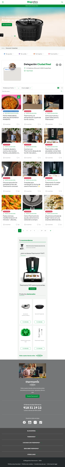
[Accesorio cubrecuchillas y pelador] (26, 305)
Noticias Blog (28, 111)
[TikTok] (40, 422)
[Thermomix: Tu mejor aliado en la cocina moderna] (53, 171)
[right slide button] (7, 36)
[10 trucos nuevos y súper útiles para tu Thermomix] (53, 104)
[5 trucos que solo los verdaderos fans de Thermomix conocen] (11, 171)
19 (41, 230)
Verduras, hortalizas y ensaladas (11, 111)
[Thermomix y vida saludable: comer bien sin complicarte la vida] (53, 137)
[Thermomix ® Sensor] (39, 332)
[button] (62, 2)
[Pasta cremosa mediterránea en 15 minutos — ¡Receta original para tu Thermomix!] (11, 204)
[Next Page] (50, 230)
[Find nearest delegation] (3, 2)
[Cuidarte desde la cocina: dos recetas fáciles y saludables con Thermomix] (11, 137)
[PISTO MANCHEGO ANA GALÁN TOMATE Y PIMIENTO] (11, 104)
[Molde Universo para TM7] (26, 332)
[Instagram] (35, 422)
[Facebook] (24, 422)
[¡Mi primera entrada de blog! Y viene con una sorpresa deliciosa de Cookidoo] (53, 204)
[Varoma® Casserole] (39, 305)
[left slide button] (3, 36)
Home (3, 48)
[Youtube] (30, 422)
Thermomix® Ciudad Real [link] (11, 48)
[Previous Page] (14, 230)
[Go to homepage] (32, 2)
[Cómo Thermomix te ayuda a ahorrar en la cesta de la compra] (32, 204)
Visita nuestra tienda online (31, 5)
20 (45, 230)
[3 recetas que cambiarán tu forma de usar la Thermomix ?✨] (32, 171)
